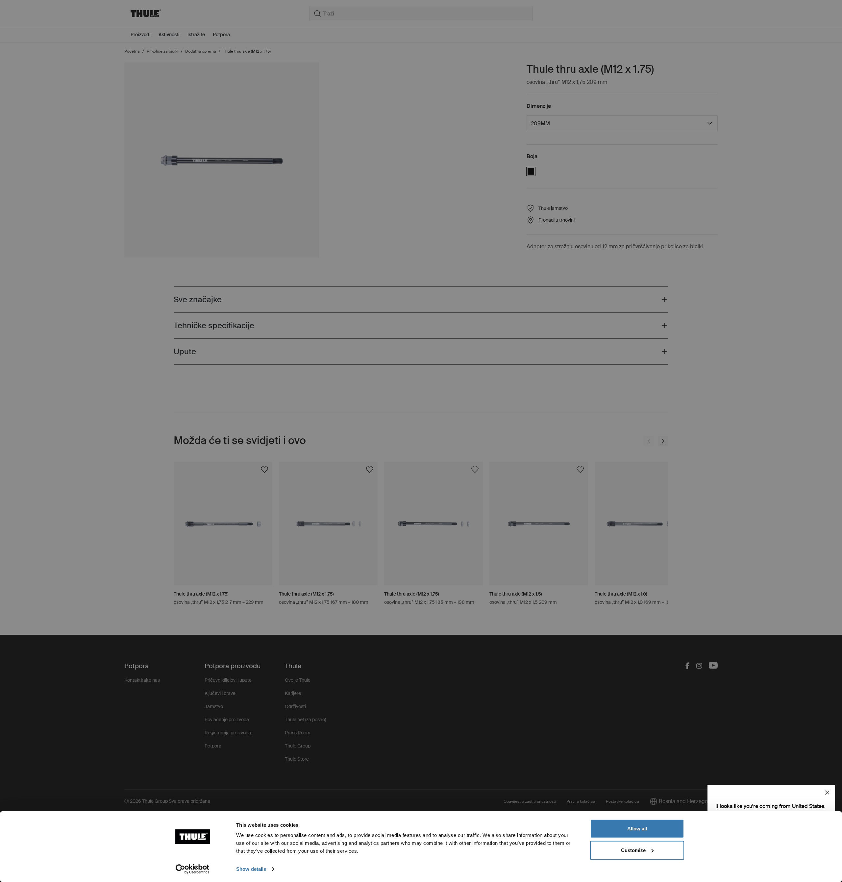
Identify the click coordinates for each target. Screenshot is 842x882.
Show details (251, 869)
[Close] (827, 792)
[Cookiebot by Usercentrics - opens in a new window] (192, 869)
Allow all (637, 828)
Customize (633, 850)
